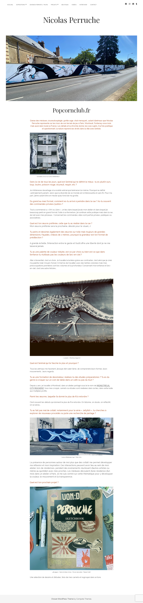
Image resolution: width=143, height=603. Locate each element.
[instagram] (129, 4)
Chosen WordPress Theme (62, 599)
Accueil (10, 4)
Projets (54, 4)
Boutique (65, 4)
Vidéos (74, 4)
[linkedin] (133, 4)
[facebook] (126, 4)
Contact (93, 4)
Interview (83, 4)
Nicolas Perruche (71, 20)
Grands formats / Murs (39, 4)
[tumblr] (136, 4)
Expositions (20, 4)
